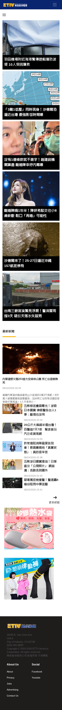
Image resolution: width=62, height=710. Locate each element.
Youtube (36, 677)
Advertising (12, 689)
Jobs (9, 683)
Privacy (10, 677)
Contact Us (12, 695)
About (10, 671)
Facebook (37, 671)
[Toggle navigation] (54, 4)
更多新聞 (54, 502)
